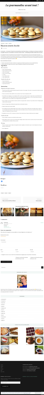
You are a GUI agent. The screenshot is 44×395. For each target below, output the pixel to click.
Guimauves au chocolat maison (31, 369)
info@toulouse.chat (6, 226)
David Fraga (6, 222)
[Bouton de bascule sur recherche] (42, 0)
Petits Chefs (2, 371)
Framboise (2, 308)
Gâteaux (2, 366)
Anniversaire (3, 299)
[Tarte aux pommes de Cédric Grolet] (39, 331)
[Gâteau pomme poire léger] (13, 341)
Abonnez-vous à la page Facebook (30, 376)
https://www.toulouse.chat (7, 227)
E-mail (16, 249)
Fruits (1, 370)
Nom (2, 249)
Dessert (2, 302)
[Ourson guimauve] (30, 331)
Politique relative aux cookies (27, 393)
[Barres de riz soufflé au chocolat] (13, 331)
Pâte (2, 315)
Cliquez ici (5, 386)
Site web (31, 249)
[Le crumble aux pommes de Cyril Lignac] (5, 331)
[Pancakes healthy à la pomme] (39, 341)
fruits (2, 309)
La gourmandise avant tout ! (22, 5)
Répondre (42, 222)
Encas (7, 43)
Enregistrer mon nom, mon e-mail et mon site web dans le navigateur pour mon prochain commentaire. (19, 254)
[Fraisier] (5, 341)
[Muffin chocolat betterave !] (30, 341)
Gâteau (2, 311)
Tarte (2, 318)
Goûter (10, 43)
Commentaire (3, 240)
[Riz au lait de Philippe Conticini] (5, 350)
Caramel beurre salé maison (33, 366)
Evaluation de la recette (5, 234)
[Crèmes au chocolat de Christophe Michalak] (39, 350)
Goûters (2, 364)
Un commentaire (4, 48)
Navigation (22, 9)
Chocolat (2, 43)
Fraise (2, 306)
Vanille (2, 320)
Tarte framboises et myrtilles (31, 370)
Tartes (2, 367)
